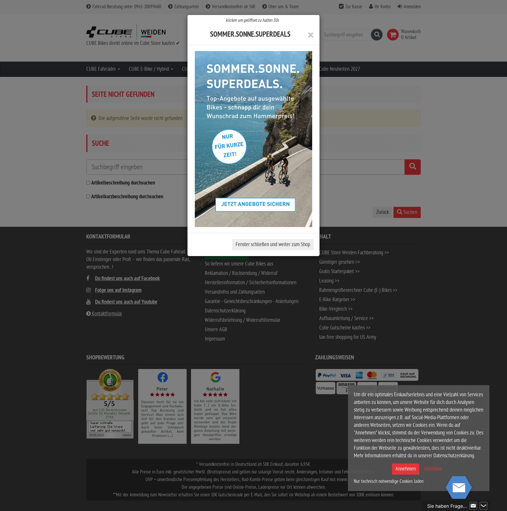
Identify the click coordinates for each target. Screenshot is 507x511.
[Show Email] (473, 506)
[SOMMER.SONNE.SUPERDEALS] (253, 139)
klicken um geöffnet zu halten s (252, 20)
